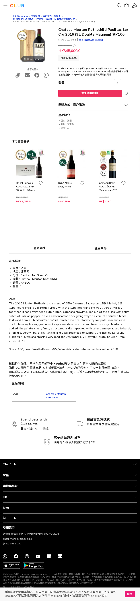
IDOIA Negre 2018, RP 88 (65, 184)
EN (14, 518)
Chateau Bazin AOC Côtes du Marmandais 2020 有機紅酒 (109, 186)
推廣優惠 (35, 16)
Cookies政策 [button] (99, 596)
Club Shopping (20, 16)
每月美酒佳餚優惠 (52, 16)
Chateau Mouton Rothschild (56, 395)
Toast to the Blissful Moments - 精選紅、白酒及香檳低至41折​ (43, 18)
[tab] (39, 248)
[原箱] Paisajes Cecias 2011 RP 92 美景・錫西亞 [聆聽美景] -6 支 (25, 186)
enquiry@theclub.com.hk (17, 539)
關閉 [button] (129, 594)
